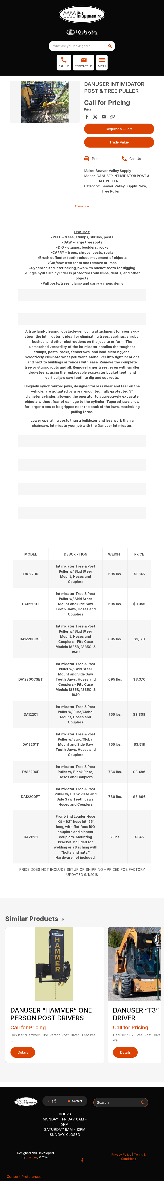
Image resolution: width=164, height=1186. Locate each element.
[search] (110, 46)
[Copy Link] (112, 116)
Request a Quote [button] (119, 129)
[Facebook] (82, 1160)
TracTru (31, 1157)
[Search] (143, 1102)
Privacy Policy (121, 1154)
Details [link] (23, 1052)
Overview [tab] (82, 206)
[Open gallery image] (45, 102)
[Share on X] (95, 116)
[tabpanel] (45, 102)
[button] (64, 62)
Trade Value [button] (119, 142)
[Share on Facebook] (86, 116)
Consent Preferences (24, 1176)
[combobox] (82, 46)
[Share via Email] (103, 116)
